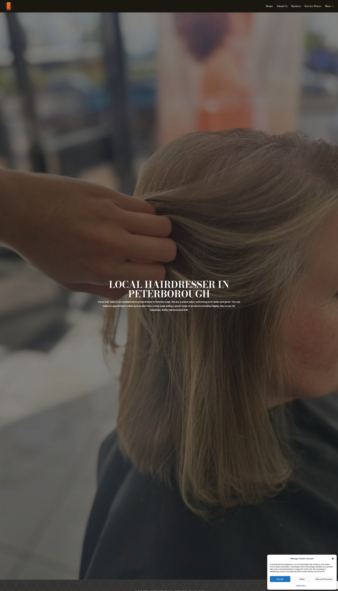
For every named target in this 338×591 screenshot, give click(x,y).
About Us (282, 6)
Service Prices (312, 6)
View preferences (323, 579)
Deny (302, 579)
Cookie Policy (301, 586)
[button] (332, 558)
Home (269, 6)
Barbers (296, 6)
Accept (280, 579)
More (328, 6)
